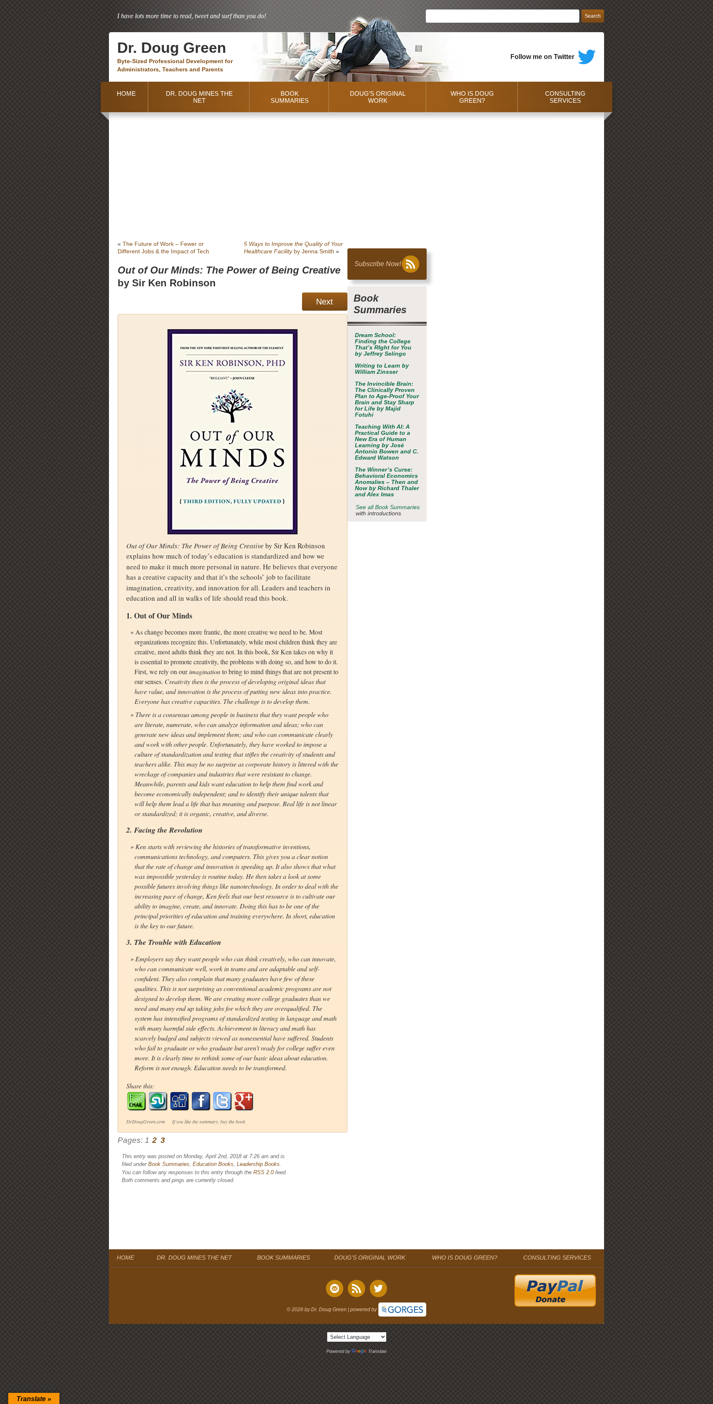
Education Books (213, 1164)
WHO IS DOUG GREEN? (472, 97)
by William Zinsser (382, 369)
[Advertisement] (356, 174)
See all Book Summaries (388, 507)
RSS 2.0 (263, 1172)
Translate (377, 1351)
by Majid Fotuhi (387, 399)
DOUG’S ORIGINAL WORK (378, 97)
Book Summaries (168, 1164)
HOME (124, 97)
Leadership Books (258, 1164)
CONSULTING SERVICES (565, 97)
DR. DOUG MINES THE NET (199, 97)
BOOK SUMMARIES (290, 97)
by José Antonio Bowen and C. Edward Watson (386, 442)
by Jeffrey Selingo (383, 344)
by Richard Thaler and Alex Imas (387, 482)
